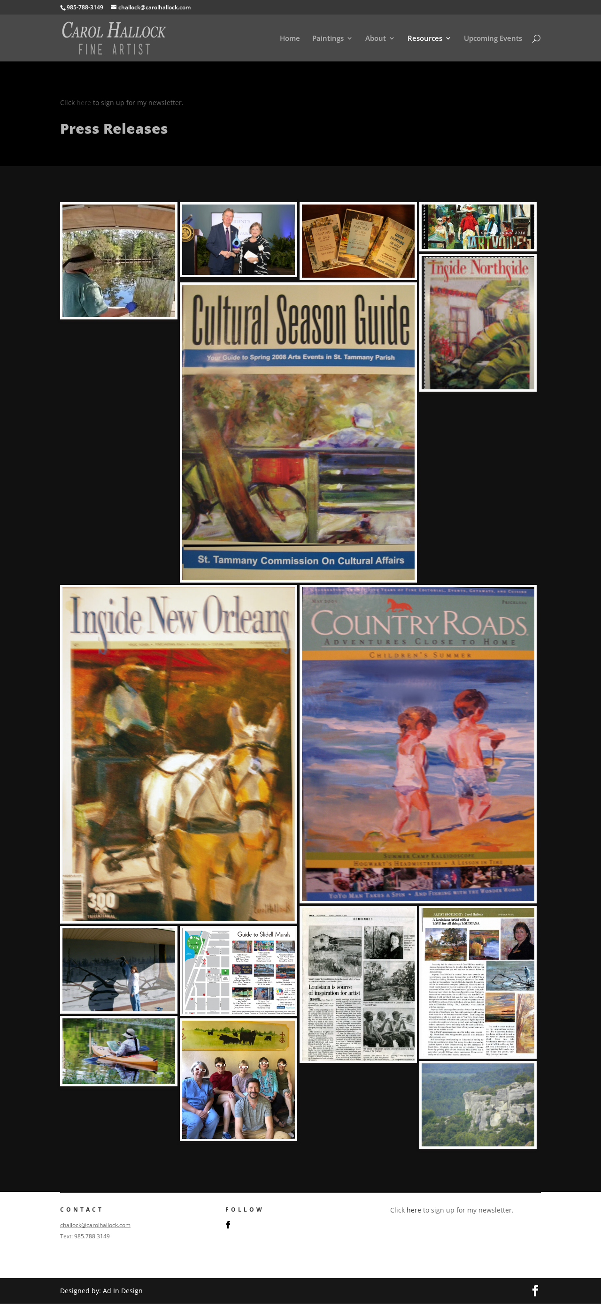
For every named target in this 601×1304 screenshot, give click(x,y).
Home (290, 39)
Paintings (328, 39)
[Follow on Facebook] (228, 1224)
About (375, 39)
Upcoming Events (493, 39)
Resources (425, 39)
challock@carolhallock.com (95, 1225)
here (84, 102)
